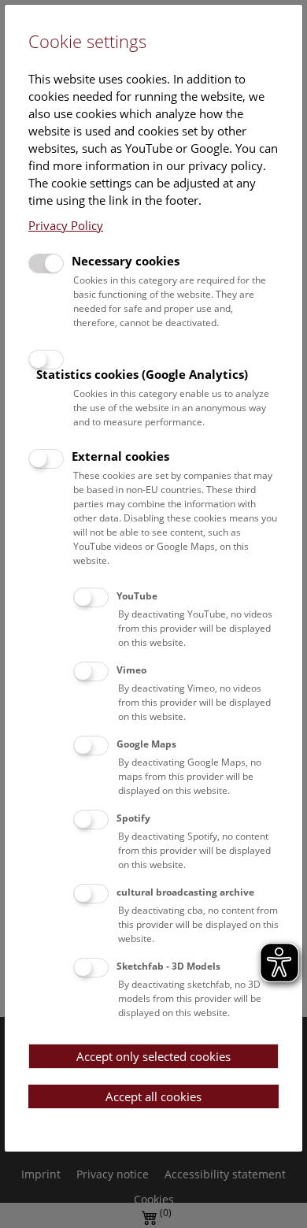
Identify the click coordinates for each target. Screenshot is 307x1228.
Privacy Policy (65, 225)
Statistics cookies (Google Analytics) (142, 374)
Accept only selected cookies (153, 1056)
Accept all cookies (153, 1096)
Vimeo (131, 670)
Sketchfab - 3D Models (168, 966)
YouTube (137, 596)
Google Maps (146, 744)
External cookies (120, 456)
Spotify (133, 818)
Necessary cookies (125, 261)
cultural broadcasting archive (185, 892)
